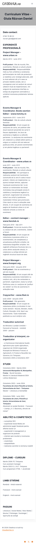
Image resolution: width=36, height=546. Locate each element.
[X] (28, 541)
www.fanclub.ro (11, 221)
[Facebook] (25, 541)
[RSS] (32, 541)
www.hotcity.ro (18, 114)
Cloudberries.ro (8, 530)
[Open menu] (32, 3)
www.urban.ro (10, 55)
